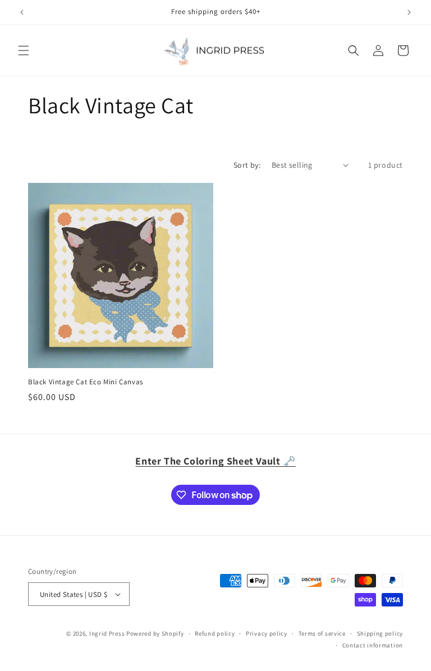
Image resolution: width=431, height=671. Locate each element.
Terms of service (322, 633)
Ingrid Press (107, 633)
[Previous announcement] (22, 12)
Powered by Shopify (155, 633)
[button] (23, 50)
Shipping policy (380, 633)
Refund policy (215, 633)
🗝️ (215, 460)
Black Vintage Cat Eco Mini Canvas (85, 382)
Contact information (372, 645)
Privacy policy (266, 633)
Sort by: (246, 165)
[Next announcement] (409, 12)
